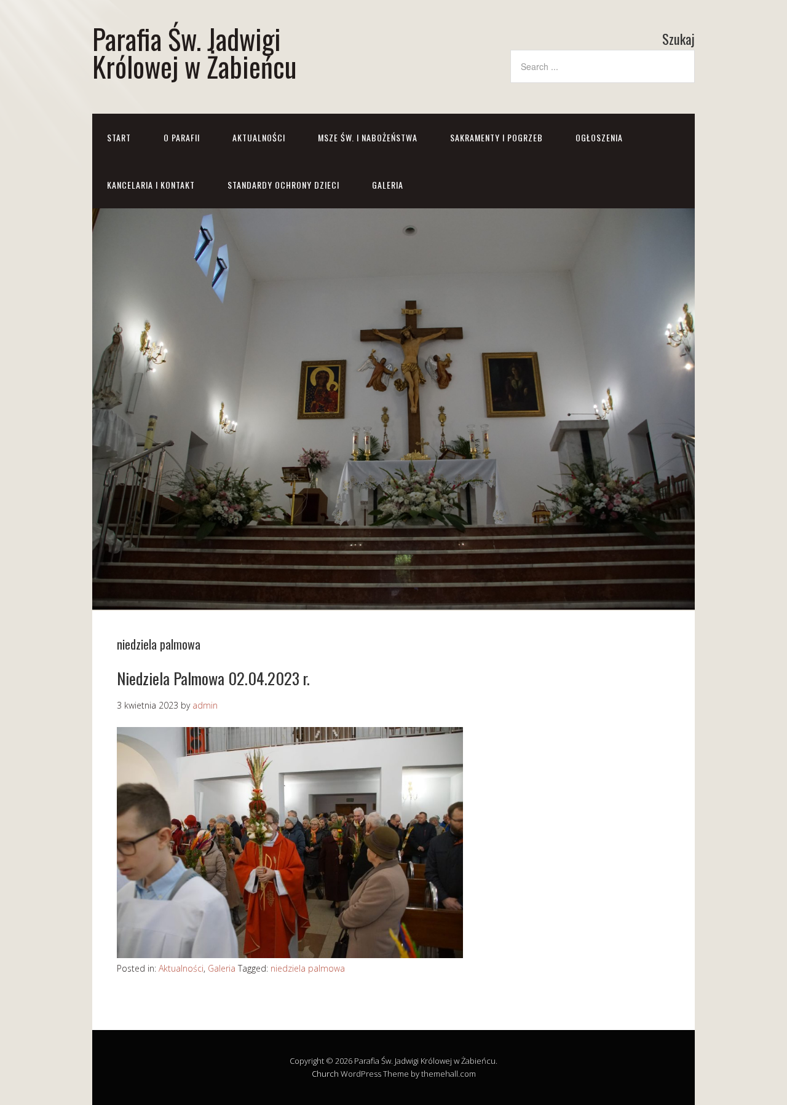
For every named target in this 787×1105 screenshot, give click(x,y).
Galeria (221, 968)
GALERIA (387, 184)
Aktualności (258, 137)
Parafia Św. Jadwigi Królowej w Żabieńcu (194, 52)
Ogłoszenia (599, 137)
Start (119, 137)
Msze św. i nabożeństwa (367, 137)
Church (325, 1073)
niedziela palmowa (308, 968)
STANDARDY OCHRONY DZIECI (283, 184)
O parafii (182, 137)
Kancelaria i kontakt (151, 184)
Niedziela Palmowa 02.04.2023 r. (213, 678)
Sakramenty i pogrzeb (496, 137)
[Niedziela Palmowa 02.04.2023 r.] (290, 954)
